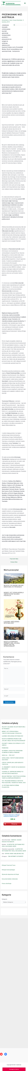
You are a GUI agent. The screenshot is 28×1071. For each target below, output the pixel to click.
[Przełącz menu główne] (25, 3)
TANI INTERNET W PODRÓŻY (15, 856)
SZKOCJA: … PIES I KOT (8, 755)
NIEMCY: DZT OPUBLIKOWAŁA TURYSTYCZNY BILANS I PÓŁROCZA (14, 594)
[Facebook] (5, 1054)
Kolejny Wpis (14, 562)
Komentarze (5, 20)
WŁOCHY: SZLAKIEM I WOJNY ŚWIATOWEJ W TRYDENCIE (13, 586)
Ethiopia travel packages (8, 869)
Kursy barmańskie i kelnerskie (10, 879)
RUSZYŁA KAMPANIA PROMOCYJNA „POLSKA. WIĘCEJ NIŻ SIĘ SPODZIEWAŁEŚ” (12, 644)
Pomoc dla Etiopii (6, 883)
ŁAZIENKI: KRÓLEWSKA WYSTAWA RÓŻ (11, 622)
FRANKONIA (5, 748)
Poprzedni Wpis (14, 558)
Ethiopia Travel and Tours (8, 865)
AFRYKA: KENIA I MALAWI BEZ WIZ (14, 853)
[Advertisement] (14, 983)
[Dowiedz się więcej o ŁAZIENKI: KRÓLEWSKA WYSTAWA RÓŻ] (14, 609)
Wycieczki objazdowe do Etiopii (10, 874)
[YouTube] (1, 1054)
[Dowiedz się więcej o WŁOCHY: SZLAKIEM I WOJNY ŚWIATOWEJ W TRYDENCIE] (14, 578)
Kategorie (4, 899)
